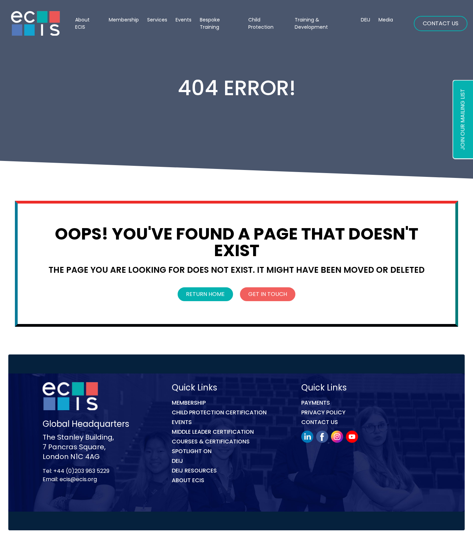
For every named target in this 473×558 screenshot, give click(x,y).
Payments (315, 403)
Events (183, 19)
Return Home (205, 294)
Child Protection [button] (261, 23)
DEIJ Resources (194, 471)
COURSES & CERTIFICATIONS (211, 442)
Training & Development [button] (311, 23)
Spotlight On (192, 451)
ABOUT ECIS (188, 480)
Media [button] (385, 19)
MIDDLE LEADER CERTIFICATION (213, 432)
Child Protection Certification (219, 412)
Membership (189, 403)
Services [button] (157, 19)
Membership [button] (124, 19)
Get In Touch (267, 294)
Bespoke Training (210, 23)
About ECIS (82, 23)
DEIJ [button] (365, 19)
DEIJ (177, 461)
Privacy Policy (323, 412)
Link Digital (159, 545)
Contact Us (440, 23)
